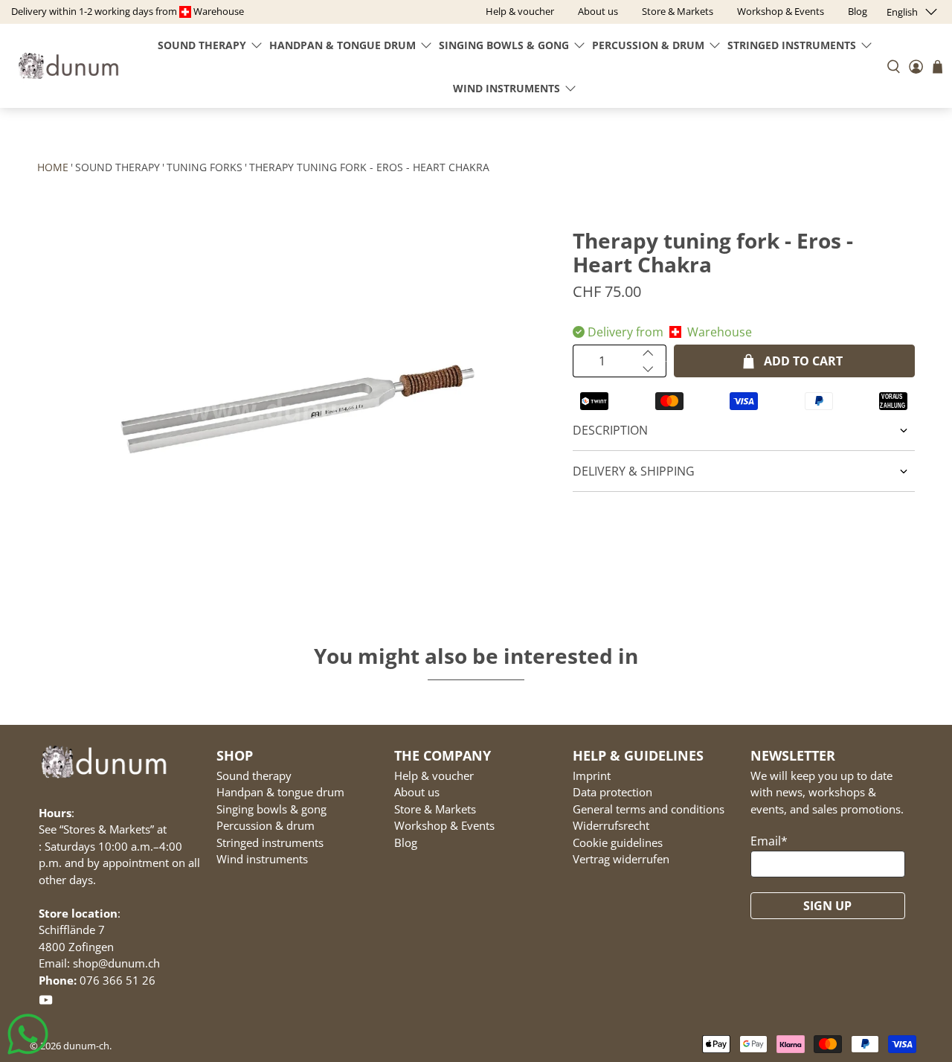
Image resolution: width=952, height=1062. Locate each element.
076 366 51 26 (117, 980)
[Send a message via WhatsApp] (27, 1034)
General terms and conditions (648, 809)
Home (52, 167)
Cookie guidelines (618, 842)
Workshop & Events (444, 825)
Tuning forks (204, 167)
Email (769, 841)
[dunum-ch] (68, 65)
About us (417, 791)
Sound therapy (202, 45)
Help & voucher (434, 775)
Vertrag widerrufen (621, 858)
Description (610, 430)
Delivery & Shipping (634, 471)
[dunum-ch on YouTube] (46, 1002)
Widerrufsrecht (611, 825)
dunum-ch (86, 1045)
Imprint (592, 775)
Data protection (612, 791)
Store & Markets (435, 809)
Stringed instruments (791, 45)
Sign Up (827, 906)
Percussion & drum (648, 45)
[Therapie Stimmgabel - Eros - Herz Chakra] (297, 409)
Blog (405, 842)
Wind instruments (506, 88)
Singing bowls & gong (504, 45)
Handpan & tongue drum (342, 45)
